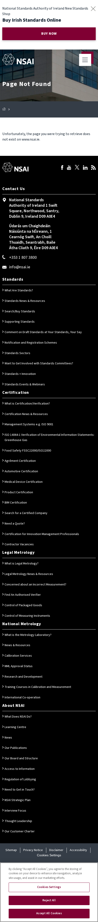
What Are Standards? (19, 290)
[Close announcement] (93, 8)
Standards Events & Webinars (25, 384)
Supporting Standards (20, 321)
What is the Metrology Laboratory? (28, 635)
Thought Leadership (18, 821)
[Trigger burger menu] (85, 60)
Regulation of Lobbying (20, 779)
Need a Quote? (15, 523)
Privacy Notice (33, 850)
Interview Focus (15, 810)
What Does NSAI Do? (18, 716)
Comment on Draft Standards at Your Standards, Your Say (43, 332)
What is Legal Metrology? (22, 563)
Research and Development (23, 676)
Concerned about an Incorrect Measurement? (35, 584)
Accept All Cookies (49, 913)
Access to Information (20, 769)
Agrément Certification (20, 461)
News (8, 737)
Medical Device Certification (24, 482)
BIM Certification (16, 502)
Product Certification (19, 492)
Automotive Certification (21, 471)
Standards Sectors (17, 353)
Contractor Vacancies (19, 544)
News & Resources (17, 645)
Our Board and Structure (21, 758)
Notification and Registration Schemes (31, 342)
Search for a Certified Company (26, 513)
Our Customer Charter (20, 831)
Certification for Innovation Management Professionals (42, 534)
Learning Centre (15, 727)
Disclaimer (56, 850)
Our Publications (16, 748)
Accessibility (78, 850)
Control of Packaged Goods (23, 605)
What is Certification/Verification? (27, 403)
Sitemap (11, 850)
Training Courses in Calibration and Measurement (38, 687)
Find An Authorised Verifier (23, 595)
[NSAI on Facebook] (62, 168)
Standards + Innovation (20, 374)
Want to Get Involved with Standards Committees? (39, 363)
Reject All (48, 900)
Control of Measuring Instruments (27, 616)
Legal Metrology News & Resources (29, 574)
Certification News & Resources (26, 414)
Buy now (49, 33)
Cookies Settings (49, 855)
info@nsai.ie (19, 267)
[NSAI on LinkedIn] (85, 168)
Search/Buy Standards (20, 311)
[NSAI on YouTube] (69, 168)
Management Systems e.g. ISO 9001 (29, 424)
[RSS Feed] (93, 168)
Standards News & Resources (25, 301)
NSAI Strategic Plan (18, 800)
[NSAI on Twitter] (77, 168)
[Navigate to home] (18, 59)
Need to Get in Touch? (20, 789)
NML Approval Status (19, 666)
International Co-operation (22, 697)
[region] (49, 892)
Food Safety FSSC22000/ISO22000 (28, 450)
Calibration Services (18, 655)
